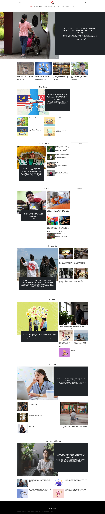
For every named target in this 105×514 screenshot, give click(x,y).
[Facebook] (49, 508)
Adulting (58, 6)
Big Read (36, 6)
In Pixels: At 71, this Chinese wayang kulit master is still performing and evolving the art (61, 235)
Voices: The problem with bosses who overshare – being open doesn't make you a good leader (39, 335)
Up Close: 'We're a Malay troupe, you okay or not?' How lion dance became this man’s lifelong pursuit (31, 170)
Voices (54, 6)
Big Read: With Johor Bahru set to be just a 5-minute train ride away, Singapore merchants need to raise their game (57, 97)
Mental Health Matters (66, 6)
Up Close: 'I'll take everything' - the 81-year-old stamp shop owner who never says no (61, 78)
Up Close (40, 6)
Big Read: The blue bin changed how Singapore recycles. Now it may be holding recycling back (35, 129)
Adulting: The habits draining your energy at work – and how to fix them (71, 379)
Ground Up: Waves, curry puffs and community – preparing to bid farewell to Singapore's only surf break (37, 281)
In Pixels (45, 6)
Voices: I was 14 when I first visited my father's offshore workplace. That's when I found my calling (81, 343)
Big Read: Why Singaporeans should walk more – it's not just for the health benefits (35, 119)
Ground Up (50, 6)
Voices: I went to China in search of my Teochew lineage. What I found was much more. (25, 78)
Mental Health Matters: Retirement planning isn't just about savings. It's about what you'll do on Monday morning (70, 455)
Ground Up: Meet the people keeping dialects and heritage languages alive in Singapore (79, 78)
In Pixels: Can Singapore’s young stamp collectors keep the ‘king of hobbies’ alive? (33, 214)
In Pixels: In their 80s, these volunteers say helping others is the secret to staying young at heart (58, 212)
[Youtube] (56, 508)
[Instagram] (51, 508)
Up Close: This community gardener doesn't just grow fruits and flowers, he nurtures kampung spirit (62, 156)
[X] (54, 508)
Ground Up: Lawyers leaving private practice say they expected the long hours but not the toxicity (65, 281)
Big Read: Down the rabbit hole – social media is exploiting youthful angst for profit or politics (42, 78)
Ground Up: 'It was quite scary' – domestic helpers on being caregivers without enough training (80, 30)
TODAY (31, 6)
